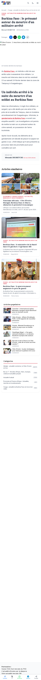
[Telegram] (23, 37)
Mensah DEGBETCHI (14, 157)
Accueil (4, 10)
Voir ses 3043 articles (29, 157)
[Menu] (37, 3)
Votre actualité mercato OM (11, 673)
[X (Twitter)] (15, 37)
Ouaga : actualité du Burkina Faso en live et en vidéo (18, 14)
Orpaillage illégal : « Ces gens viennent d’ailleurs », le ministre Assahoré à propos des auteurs (23, 333)
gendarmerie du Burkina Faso (13, 118)
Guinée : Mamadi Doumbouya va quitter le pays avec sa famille (23, 326)
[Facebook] (11, 37)
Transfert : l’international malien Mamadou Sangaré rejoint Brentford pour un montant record (24, 310)
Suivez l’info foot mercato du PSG (14, 669)
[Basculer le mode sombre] (33, 3)
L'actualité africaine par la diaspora (14, 671)
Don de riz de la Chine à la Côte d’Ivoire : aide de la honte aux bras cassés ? (23, 342)
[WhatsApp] (19, 37)
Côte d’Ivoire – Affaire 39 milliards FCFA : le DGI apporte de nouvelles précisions (23, 318)
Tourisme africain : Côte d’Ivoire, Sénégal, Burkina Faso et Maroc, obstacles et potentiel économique (18, 203)
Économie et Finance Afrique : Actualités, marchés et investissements (18, 197)
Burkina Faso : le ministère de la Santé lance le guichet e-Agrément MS (20, 246)
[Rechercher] (28, 3)
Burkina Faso (9, 71)
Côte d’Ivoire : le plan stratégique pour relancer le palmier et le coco (23, 350)
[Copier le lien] (27, 37)
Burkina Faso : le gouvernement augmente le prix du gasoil (17, 287)
